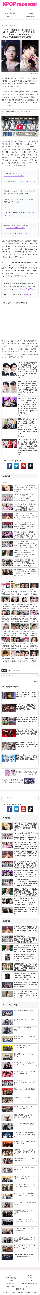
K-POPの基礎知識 (10, 1278)
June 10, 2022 (30, 181)
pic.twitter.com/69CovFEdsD (15, 228)
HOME (10, 1275)
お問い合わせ (20, 1289)
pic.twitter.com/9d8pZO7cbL (25, 289)
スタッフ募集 (10, 1286)
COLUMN (10, 1280)
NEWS (5, 670)
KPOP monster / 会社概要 (29, 1283)
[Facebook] (10, 466)
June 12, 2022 (23, 233)
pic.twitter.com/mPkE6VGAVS (14, 176)
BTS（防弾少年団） (15, 670)
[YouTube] (23, 466)
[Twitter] (17, 466)
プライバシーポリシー (29, 1286)
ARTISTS (29, 1278)
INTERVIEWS (10, 1283)
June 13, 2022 (27, 294)
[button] (36, 675)
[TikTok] (30, 466)
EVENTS (29, 1280)
